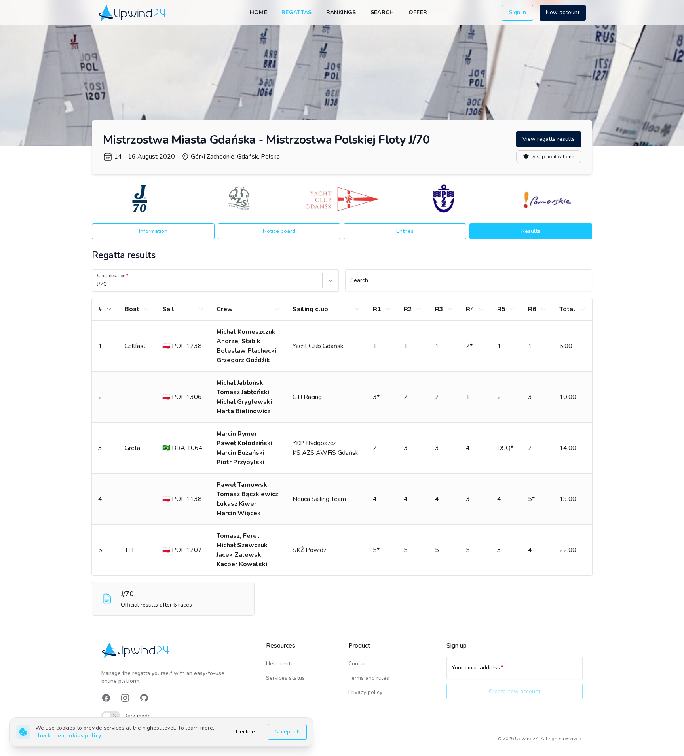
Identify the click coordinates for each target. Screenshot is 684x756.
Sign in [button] (517, 12)
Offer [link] (418, 12)
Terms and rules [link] (368, 678)
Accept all (287, 731)
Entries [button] (405, 231)
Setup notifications (553, 156)
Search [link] (382, 12)
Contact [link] (358, 663)
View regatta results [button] (548, 139)
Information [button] (153, 231)
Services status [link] (285, 678)
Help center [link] (281, 663)
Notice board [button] (279, 231)
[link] (132, 12)
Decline (245, 731)
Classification (111, 275)
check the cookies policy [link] (68, 735)
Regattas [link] (296, 12)
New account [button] (563, 12)
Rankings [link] (341, 12)
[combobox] (98, 284)
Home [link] (258, 12)
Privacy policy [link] (365, 692)
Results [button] (530, 231)
